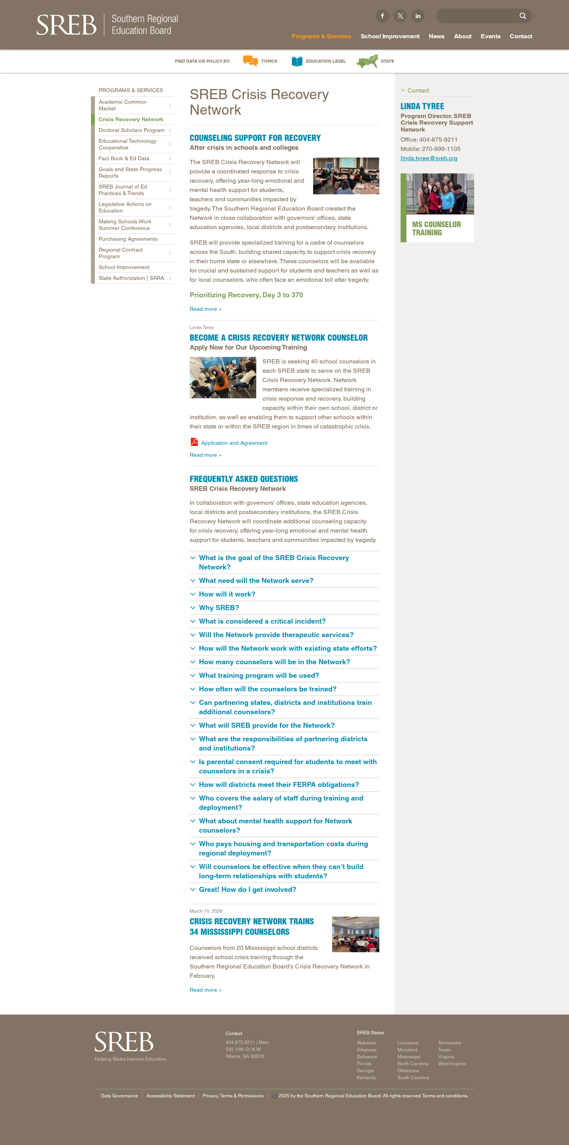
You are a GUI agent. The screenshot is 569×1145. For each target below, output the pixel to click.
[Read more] (440, 194)
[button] (284, 562)
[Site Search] (523, 16)
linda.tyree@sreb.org (429, 158)
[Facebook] (382, 15)
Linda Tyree (202, 327)
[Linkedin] (418, 15)
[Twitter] (400, 15)
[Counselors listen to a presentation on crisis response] (356, 934)
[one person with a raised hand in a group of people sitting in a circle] (223, 377)
